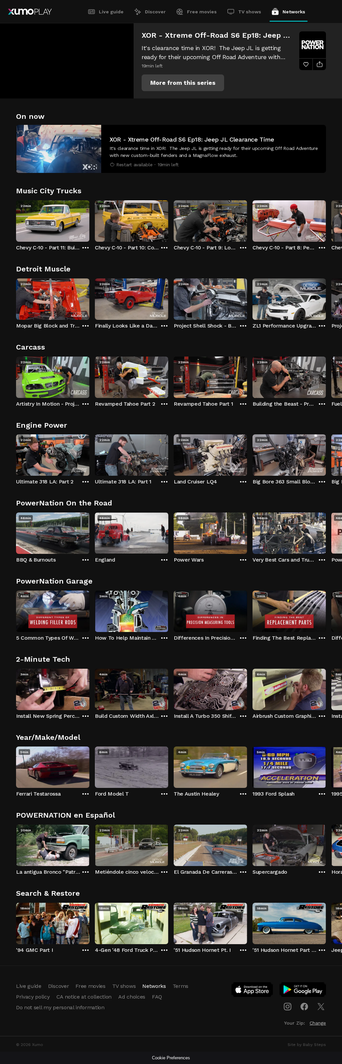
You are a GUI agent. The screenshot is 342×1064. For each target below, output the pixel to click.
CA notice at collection (84, 997)
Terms (180, 986)
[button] (183, 82)
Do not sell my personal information (60, 1007)
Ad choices (131, 997)
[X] (321, 1007)
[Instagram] (288, 1007)
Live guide (111, 11)
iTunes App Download (252, 991)
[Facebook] (304, 1007)
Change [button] (318, 1023)
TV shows (249, 11)
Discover (155, 11)
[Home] (30, 12)
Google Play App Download (303, 991)
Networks (294, 11)
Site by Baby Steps (307, 1044)
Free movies (202, 11)
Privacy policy (33, 997)
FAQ (157, 997)
